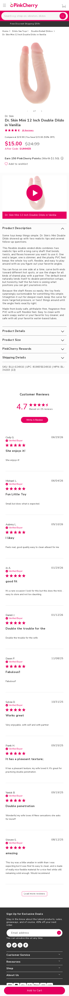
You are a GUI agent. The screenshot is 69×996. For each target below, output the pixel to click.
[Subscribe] (58, 933)
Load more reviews (34, 893)
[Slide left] (27, 111)
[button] (34, 228)
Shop (9, 968)
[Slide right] (41, 111)
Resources (13, 962)
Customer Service (18, 955)
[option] (34, 23)
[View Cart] (63, 6)
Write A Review (34, 419)
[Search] (63, 16)
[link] (19, 130)
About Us (12, 975)
